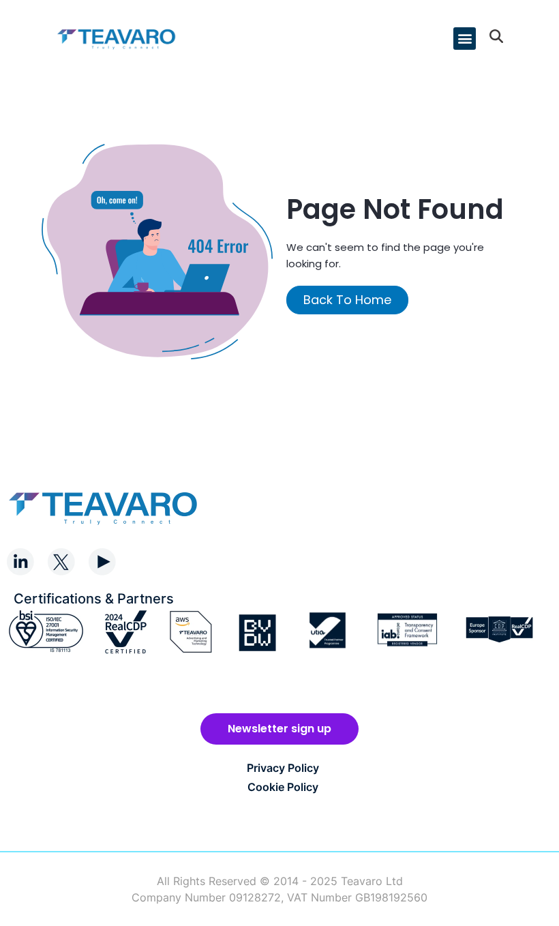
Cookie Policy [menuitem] (282, 787)
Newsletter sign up (279, 728)
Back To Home (347, 299)
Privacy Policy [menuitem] (283, 768)
